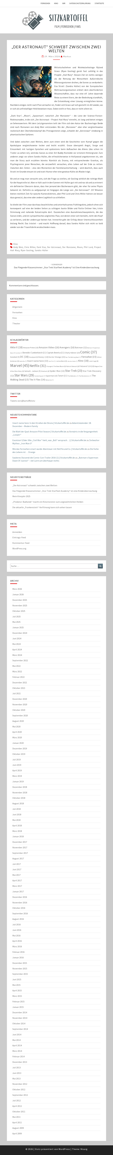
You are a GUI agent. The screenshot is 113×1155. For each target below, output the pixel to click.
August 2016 (18, 919)
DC (24, 356)
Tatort (62, 375)
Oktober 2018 (18, 798)
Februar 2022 (18, 677)
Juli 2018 (16, 809)
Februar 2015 (18, 1001)
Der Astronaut (54, 247)
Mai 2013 (16, 1078)
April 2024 (17, 649)
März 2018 (17, 831)
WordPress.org (19, 548)
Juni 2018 (16, 814)
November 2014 (19, 1018)
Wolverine (49, 380)
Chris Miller (29, 247)
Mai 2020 (16, 726)
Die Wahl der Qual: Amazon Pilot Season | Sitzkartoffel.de (39, 431)
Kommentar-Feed (20, 543)
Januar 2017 (18, 891)
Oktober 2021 (18, 688)
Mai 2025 (16, 622)
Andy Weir (18, 247)
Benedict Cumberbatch (34, 352)
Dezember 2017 (19, 842)
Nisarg (84, 1149)
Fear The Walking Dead (73, 357)
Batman (81, 347)
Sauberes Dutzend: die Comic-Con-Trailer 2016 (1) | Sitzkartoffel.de (43, 457)
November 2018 (19, 792)
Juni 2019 (16, 765)
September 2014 (20, 1029)
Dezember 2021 (19, 682)
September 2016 (20, 913)
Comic (88, 352)
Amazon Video (49, 347)
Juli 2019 (16, 759)
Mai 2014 (16, 1040)
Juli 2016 (16, 924)
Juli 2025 (16, 616)
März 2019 (17, 776)
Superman (51, 376)
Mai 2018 (16, 820)
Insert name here (37, 360)
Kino (56, 3)
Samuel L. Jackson (32, 371)
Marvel (19, 365)
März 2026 (17, 589)
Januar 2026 (18, 594)
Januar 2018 (18, 836)
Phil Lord (88, 247)
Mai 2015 (16, 985)
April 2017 (17, 880)
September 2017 (20, 853)
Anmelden (17, 532)
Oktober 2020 (18, 710)
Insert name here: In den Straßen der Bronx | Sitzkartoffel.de (40, 423)
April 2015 (17, 990)
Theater (16, 323)
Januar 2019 (18, 781)
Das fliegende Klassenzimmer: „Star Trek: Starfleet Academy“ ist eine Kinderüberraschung (56, 266)
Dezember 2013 (19, 1062)
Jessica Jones (72, 361)
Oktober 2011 (18, 1111)
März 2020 (17, 737)
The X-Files (37, 379)
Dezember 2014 (19, 1012)
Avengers (67, 347)
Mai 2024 (16, 644)
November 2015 (19, 968)
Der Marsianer (69, 247)
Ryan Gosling (27, 250)
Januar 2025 (18, 627)
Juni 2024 (16, 638)
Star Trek (73, 371)
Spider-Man (57, 371)
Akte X (16, 347)
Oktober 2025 (18, 611)
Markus (67, 56)
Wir (63, 3)
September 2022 (20, 660)
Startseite (99, 3)
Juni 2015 (16, 979)
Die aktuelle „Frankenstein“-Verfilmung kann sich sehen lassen (42, 507)
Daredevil (15, 357)
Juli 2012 (16, 1100)
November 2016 (19, 902)
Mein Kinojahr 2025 (21, 496)
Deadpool (33, 357)
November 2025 (19, 605)
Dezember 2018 (19, 787)
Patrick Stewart (72, 366)
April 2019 (17, 770)
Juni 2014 (16, 1034)
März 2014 (17, 1051)
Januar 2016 (18, 957)
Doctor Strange (57, 357)
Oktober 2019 (18, 754)
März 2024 (17, 655)
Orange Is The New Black (56, 366)
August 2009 (18, 1128)
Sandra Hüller (41, 250)
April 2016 (17, 941)
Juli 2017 (16, 864)
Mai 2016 (16, 935)
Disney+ (43, 357)
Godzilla (23, 361)
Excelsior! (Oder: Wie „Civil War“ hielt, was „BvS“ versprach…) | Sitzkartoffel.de (49, 440)
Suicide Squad (39, 376)
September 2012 (20, 1095)
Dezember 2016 (19, 897)
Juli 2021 (16, 693)
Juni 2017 (16, 869)
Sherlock (45, 371)
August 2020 (18, 721)
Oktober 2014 (18, 1023)
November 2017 (19, 847)
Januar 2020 (18, 743)
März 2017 (17, 886)
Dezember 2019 (19, 748)
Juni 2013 (16, 1073)
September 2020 (20, 715)
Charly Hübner (72, 352)
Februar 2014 (18, 1056)
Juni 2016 (16, 930)
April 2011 (17, 1122)
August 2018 (18, 803)
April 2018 (17, 825)
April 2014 (17, 1045)
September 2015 (20, 974)
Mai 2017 (16, 875)
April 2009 (17, 1133)
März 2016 (17, 946)
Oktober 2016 (18, 908)
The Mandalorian (85, 376)
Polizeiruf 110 (87, 366)
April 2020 (17, 732)
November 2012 (19, 1084)
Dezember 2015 (19, 963)
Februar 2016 (18, 952)
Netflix (38, 365)
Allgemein (17, 306)
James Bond (61, 361)
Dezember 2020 (19, 699)
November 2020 (19, 704)
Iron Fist (52, 361)
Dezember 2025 (19, 600)
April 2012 (17, 1106)
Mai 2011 (16, 1117)
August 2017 (18, 858)
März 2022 (17, 671)
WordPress (64, 1149)
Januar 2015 (18, 1007)
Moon (79, 247)
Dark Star (41, 247)
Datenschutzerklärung (80, 3)
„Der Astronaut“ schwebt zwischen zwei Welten (34, 485)
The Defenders (73, 376)
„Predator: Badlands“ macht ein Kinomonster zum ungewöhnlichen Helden (47, 501)
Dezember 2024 (19, 633)
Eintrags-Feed (19, 537)
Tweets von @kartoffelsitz (22, 400)
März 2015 (17, 996)
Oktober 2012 (18, 1089)
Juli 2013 (16, 1067)
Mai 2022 (16, 666)
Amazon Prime (30, 347)
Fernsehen (45, 3)
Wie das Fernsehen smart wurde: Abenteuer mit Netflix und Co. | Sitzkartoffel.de (49, 449)
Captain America (55, 352)
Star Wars (24, 375)
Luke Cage (93, 361)
